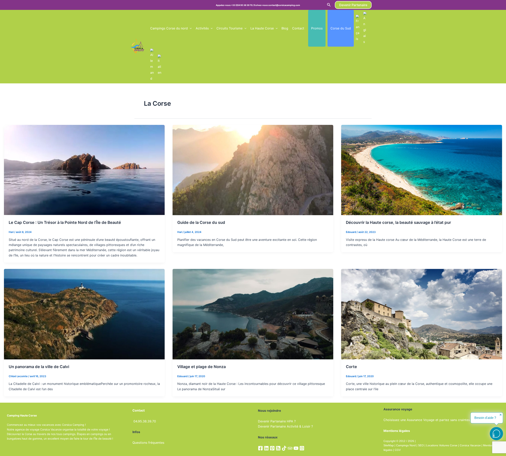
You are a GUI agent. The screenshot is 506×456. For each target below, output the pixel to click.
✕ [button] (500, 414)
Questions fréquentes (148, 443)
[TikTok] (284, 448)
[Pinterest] (272, 448)
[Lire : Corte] (421, 314)
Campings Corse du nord (169, 28)
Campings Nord (406, 445)
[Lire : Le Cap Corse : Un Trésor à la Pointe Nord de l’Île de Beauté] (84, 170)
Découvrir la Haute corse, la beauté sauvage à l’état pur (398, 222)
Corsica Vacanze (470, 445)
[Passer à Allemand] (152, 65)
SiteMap (388, 445)
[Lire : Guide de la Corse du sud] (253, 170)
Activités (202, 28)
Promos (317, 28)
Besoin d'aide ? (485, 417)
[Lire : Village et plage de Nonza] (253, 314)
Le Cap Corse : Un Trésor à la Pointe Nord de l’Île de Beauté (65, 222)
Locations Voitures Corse (441, 445)
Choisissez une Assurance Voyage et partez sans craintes (426, 420)
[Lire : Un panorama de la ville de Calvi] (84, 314)
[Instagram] (301, 448)
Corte (351, 366)
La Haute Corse (262, 28)
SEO (420, 445)
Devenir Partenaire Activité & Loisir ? (285, 426)
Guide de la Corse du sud (201, 222)
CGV (398, 449)
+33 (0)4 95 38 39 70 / (242, 5)
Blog (284, 28)
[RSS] (278, 448)
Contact (298, 28)
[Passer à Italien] (159, 65)
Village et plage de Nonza (201, 366)
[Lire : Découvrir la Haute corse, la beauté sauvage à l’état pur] (421, 170)
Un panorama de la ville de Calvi (39, 366)
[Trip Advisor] (290, 448)
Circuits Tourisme (229, 28)
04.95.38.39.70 (144, 421)
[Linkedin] (266, 448)
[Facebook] (260, 448)
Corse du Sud (340, 28)
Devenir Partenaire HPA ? (277, 421)
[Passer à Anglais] (365, 28)
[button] (329, 5)
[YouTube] (296, 448)
